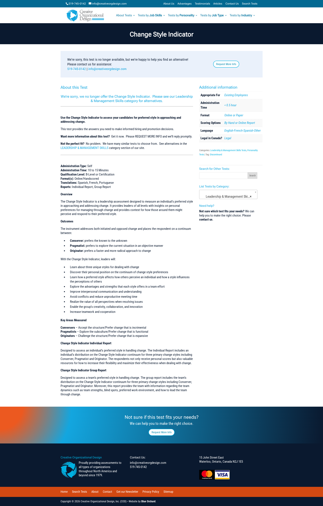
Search (252, 175)
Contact (107, 491)
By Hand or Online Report (239, 123)
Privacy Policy (150, 491)
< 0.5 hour (230, 105)
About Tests (124, 15)
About (94, 491)
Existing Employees (236, 95)
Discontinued (216, 154)
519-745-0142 (77, 3)
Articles (217, 3)
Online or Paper (233, 115)
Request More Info (226, 64)
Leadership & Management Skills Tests (228, 150)
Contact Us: (138, 457)
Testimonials (202, 3)
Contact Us (232, 3)
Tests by (150, 15)
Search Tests (249, 3)
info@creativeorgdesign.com (107, 69)
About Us (168, 3)
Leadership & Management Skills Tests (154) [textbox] (229, 196)
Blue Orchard (148, 501)
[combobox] (228, 194)
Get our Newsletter (127, 491)
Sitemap (168, 491)
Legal (227, 138)
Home (64, 491)
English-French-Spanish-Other (242, 130)
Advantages (184, 3)
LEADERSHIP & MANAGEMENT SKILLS (85, 148)
